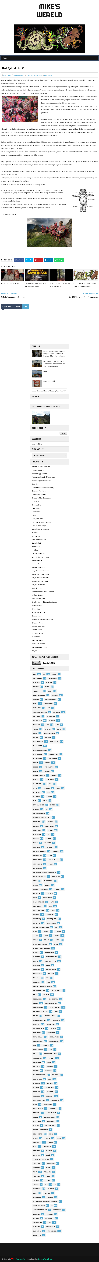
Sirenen (47, 1138)
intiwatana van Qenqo (41, 927)
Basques (48, 737)
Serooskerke (37, 1134)
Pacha (49, 1062)
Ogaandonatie (38, 1049)
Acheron (49, 682)
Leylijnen (36, 965)
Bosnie (35, 767)
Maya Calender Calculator (41, 571)
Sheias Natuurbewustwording (42, 619)
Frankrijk (36, 847)
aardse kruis (37, 678)
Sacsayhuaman (50, 1125)
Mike (45, 371)
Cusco (45, 801)
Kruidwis (35, 550)
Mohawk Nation (50, 1016)
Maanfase (36, 969)
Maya (48, 982)
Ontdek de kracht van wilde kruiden (45, 602)
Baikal (59, 729)
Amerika (36, 699)
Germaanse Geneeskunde (41, 522)
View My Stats (37, 444)
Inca (28, 75)
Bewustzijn (54, 742)
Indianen (36, 914)
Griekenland (37, 868)
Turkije (36, 1184)
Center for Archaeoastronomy (43, 487)
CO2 (48, 792)
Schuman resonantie (40, 1130)
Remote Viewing (49, 1117)
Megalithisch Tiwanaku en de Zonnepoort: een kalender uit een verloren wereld (54, 363)
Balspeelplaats (49, 733)
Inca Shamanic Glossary (40, 529)
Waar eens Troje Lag (40, 1210)
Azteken (48, 729)
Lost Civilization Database (41, 557)
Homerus (49, 893)
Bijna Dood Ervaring (40, 750)
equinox (48, 839)
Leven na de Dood (50, 961)
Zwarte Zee (37, 1235)
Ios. (56, 927)
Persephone (37, 1079)
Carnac (47, 771)
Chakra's (36, 780)
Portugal (50, 1092)
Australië (36, 725)
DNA (47, 809)
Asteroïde (36, 716)
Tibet (35, 1172)
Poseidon (36, 1096)
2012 (34, 674)
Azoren (35, 729)
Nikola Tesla (54, 1037)
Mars (47, 978)
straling (36, 1151)
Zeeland (36, 1218)
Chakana (54, 775)
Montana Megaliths (39, 598)
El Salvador (37, 834)
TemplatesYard (21, 1259)
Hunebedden (47, 898)
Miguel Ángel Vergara (40, 1012)
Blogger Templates (45, 1259)
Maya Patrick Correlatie (40, 578)
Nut (34, 1045)
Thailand (36, 1168)
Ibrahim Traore (38, 902)
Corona (49, 796)
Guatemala (56, 877)
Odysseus (45, 1045)
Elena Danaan (36, 512)
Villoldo (47, 1193)
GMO (50, 855)
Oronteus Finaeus (50, 1054)
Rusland (36, 1125)
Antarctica (37, 708)
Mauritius (36, 982)
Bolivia (47, 763)
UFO (46, 1184)
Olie (51, 1049)
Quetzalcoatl (38, 1109)
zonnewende (50, 1227)
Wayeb (34, 651)
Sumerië (49, 1151)
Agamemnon (37, 691)
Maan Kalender (37, 560)
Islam (35, 931)
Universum (37, 1189)
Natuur (53, 1028)
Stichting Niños (37, 633)
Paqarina (50, 1066)
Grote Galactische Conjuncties (44, 872)
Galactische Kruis (39, 851)
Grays (51, 864)
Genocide (56, 851)
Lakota (35, 961)
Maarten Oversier (38, 564)
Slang (50, 1142)
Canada (35, 771)
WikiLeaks (49, 1214)
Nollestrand (37, 1041)
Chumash (47, 788)
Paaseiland (37, 1062)
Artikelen (56, 712)
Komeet (36, 952)
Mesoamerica (37, 999)
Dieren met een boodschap (41, 498)
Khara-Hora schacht (40, 944)
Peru (49, 1079)
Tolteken (36, 1176)
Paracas (36, 1071)
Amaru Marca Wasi (39, 695)
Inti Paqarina (52, 919)
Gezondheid (37, 855)
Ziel (50, 1222)
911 (44, 674)
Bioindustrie (53, 754)
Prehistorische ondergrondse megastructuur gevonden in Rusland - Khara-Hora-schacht (54, 353)
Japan (46, 936)
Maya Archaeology (38, 567)
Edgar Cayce (37, 830)
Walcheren (57, 1210)
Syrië (48, 1155)
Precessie (49, 1096)
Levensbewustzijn (38, 553)
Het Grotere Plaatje (39, 526)
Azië (57, 725)
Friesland (49, 847)
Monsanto (56, 1020)
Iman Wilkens (37, 906)
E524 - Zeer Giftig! (49, 381)
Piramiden (36, 1083)
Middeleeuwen (38, 1007)
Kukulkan (36, 957)
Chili (50, 784)
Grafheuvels (37, 864)
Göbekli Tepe (37, 860)
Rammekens (53, 1109)
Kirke (56, 944)
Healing (47, 885)
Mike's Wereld (49, 10)
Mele (34, 995)
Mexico (35, 1003)
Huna (35, 898)
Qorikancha (48, 1104)
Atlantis (52, 720)
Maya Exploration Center (41, 574)
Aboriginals (53, 678)
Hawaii (35, 885)
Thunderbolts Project (39, 647)
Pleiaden (36, 1087)
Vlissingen (37, 1197)
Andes (35, 704)
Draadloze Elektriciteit (41, 817)
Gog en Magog (53, 860)
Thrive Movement (38, 644)
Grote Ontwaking (39, 877)
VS (52, 1206)
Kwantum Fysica (51, 957)
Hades (35, 881)
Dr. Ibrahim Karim (39, 813)
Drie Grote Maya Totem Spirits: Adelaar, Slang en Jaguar (85, 285)
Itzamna (58, 931)
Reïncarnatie (51, 1113)
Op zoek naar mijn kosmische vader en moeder (60, 285)
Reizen (35, 1117)
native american (38, 1028)
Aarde (54, 674)
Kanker (56, 936)
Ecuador (36, 826)
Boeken (35, 763)
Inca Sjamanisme (36, 75)
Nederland (37, 1033)
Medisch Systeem (39, 990)
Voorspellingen (39, 1206)
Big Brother (37, 746)
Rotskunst (51, 1121)
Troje (48, 1176)
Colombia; (36, 796)
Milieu (35, 1016)
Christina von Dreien (39, 491)
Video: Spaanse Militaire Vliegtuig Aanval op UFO (49, 391)
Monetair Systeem (39, 1020)
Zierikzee (36, 1227)
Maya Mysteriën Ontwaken (42, 986)
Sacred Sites (36, 616)
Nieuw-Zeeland (38, 1037)
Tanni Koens (36, 637)
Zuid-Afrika (37, 1231)
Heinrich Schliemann (40, 889)
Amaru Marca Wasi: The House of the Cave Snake (36, 285)
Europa (35, 843)
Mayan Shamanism (38, 585)
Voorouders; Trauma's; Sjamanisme (45, 1201)
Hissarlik (36, 893)
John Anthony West (39, 539)
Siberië (35, 1138)
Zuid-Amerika (51, 1231)
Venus (35, 1193)
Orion (35, 1054)
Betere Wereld (38, 742)
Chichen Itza (37, 784)
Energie (36, 839)
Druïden (50, 822)
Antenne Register (38, 470)
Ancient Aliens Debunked (41, 467)
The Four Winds (37, 640)
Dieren (52, 805)
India (53, 910)
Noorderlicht (54, 1041)
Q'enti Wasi (36, 609)
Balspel (36, 737)
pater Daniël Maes (39, 1075)
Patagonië (48, 1071)
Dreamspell (37, 822)
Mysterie (36, 1024)
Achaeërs (36, 682)
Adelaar (36, 687)
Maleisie (51, 974)
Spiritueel (47, 1147)
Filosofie (47, 843)
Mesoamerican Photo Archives (43, 592)
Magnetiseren (51, 969)
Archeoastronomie (40, 712)
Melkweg (46, 995)
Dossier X (35, 501)
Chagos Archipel (39, 775)
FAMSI (34, 515)
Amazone (55, 695)
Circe (58, 788)
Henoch (57, 889)
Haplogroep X (48, 881)
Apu (49, 708)
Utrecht (51, 1189)
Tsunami (36, 1180)
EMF (49, 834)
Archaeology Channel (39, 474)
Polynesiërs (50, 1087)
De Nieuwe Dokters (39, 494)
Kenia (57, 940)
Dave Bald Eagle (38, 805)
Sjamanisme (37, 1142)
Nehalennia (51, 1033)
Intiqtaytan (51, 923)
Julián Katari (36, 543)
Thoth (48, 1168)
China (35, 788)
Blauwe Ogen (37, 758)
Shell (51, 1134)
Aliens (50, 691)
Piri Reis (50, 1083)
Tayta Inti (36, 1163)
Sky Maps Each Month (39, 626)
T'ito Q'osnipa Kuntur (41, 1159)
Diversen (36, 809)
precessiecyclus (39, 1100)
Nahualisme (51, 1024)
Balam (35, 733)
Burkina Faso (49, 767)
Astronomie (37, 720)
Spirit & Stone (37, 630)
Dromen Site (36, 505)
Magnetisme (37, 974)
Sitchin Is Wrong (37, 623)
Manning (36, 978)
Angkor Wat (48, 704)
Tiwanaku (47, 1172)
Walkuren (36, 1214)
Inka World (35, 533)
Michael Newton (37, 595)
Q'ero (35, 1104)
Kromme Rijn (49, 952)
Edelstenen (49, 826)
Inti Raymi (36, 923)
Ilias (52, 902)
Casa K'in (35, 484)
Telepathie (51, 1163)
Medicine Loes (37, 588)
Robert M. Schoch (38, 612)
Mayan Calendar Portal (40, 581)
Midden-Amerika (55, 1007)
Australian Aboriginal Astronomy (43, 477)
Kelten (46, 940)
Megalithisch (56, 990)
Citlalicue (37, 792)
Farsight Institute (38, 519)
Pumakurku (55, 1100)
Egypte (50, 830)
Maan (48, 965)
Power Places (37, 605)
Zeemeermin (49, 1218)
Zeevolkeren (37, 1222)
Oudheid (51, 1058)
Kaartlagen (36, 546)
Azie (48, 725)
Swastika (36, 1155)
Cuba (34, 801)
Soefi (35, 1147)
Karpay (35, 940)
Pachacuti (36, 1066)
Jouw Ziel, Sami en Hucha (10, 284)
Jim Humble (36, 536)
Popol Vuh (36, 1092)
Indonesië (50, 914)
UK (55, 1184)
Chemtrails (50, 780)
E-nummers (36, 508)
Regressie (36, 1113)
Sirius (59, 1138)
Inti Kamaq (37, 919)
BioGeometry (37, 754)
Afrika (47, 687)
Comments (48, 75)
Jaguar (35, 936)
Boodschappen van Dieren (41, 480)
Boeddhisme (53, 758)
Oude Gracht (37, 1058)
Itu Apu (45, 931)
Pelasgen (55, 1075)
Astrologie (51, 716)
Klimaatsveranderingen (41, 948)
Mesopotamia (53, 999)
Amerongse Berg (51, 699)
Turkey (48, 1180)
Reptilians (37, 1121)
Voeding (50, 1197)
